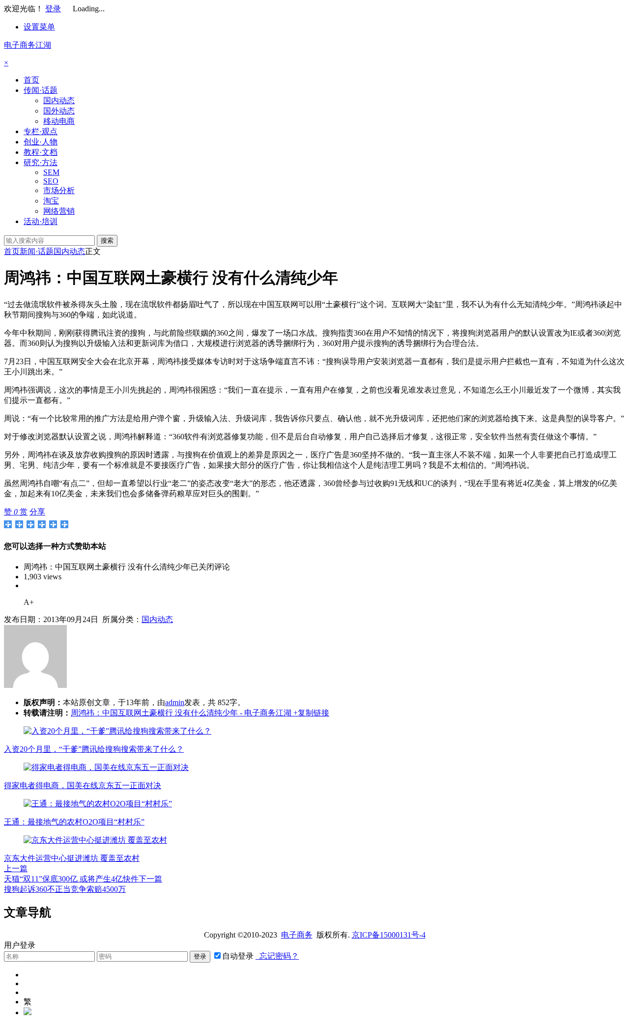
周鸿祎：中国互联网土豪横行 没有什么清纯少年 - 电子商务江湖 (181, 713)
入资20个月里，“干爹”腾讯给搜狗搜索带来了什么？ (94, 749)
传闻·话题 (40, 90)
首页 (31, 80)
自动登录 (238, 956)
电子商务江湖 (27, 45)
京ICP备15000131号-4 (389, 935)
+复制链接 (310, 713)
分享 (37, 512)
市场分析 (59, 190)
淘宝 (51, 201)
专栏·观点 (40, 131)
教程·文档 (40, 152)
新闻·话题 (37, 251)
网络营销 (59, 211)
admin (174, 702)
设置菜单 (39, 27)
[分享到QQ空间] (19, 524)
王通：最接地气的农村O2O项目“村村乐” (74, 822)
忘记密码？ (277, 956)
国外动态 (59, 111)
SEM (51, 172)
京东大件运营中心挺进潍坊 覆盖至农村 (72, 858)
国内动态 (59, 100)
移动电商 (59, 121)
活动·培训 (40, 221)
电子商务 (297, 935)
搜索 (107, 240)
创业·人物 (40, 142)
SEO (50, 181)
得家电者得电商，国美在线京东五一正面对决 (82, 785)
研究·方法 (40, 162)
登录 (53, 8)
